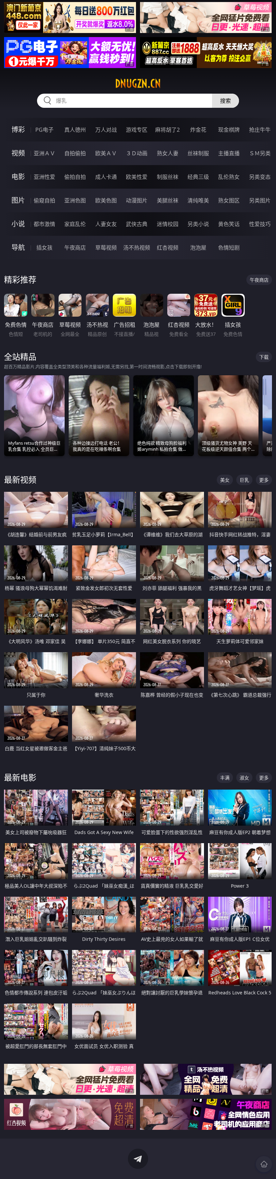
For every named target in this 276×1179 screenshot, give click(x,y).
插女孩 (44, 247)
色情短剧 (229, 247)
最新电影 (20, 777)
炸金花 (198, 129)
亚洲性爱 (44, 177)
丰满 (225, 777)
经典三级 (198, 177)
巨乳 (244, 480)
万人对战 (106, 129)
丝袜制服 (198, 153)
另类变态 (260, 177)
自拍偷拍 (75, 153)
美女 (225, 480)
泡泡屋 (198, 247)
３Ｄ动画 (136, 153)
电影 (18, 176)
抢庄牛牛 (260, 129)
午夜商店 (75, 247)
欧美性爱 (136, 177)
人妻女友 (106, 224)
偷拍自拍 (75, 177)
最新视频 (20, 479)
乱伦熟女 (229, 177)
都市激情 (44, 224)
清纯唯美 (198, 200)
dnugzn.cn (138, 83)
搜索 (225, 100)
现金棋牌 (229, 129)
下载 (264, 357)
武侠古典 (136, 224)
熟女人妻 (167, 153)
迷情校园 (167, 224)
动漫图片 (136, 200)
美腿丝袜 (167, 200)
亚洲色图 (75, 200)
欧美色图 (106, 200)
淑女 (244, 777)
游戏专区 (136, 129)
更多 (264, 480)
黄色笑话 (229, 224)
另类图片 (260, 200)
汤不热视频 (136, 247)
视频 (18, 153)
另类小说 (198, 224)
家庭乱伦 (75, 224)
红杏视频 (167, 247)
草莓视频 (106, 247)
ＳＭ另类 (260, 153)
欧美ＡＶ (106, 153)
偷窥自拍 (44, 200)
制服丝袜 (167, 177)
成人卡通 (106, 177)
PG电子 (44, 129)
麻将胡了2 (167, 129)
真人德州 (75, 129)
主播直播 (229, 153)
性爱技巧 (260, 224)
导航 (18, 247)
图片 (18, 200)
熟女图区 (229, 200)
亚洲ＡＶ (44, 153)
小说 (18, 223)
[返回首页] (264, 1164)
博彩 (18, 129)
